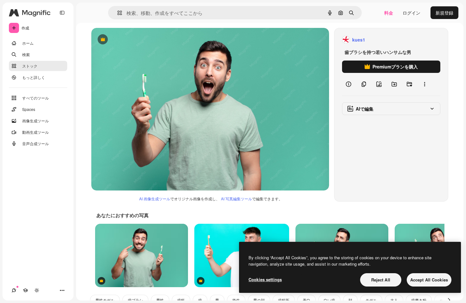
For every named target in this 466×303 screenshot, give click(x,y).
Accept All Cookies (429, 280)
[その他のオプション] (424, 84)
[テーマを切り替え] (37, 290)
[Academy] (25, 290)
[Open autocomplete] (117, 12)
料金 (388, 13)
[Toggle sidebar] (62, 13)
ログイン (411, 13)
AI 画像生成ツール (154, 198)
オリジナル (135, 39)
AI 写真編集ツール (236, 198)
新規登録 (444, 13)
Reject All (380, 280)
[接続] (14, 290)
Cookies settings (265, 279)
